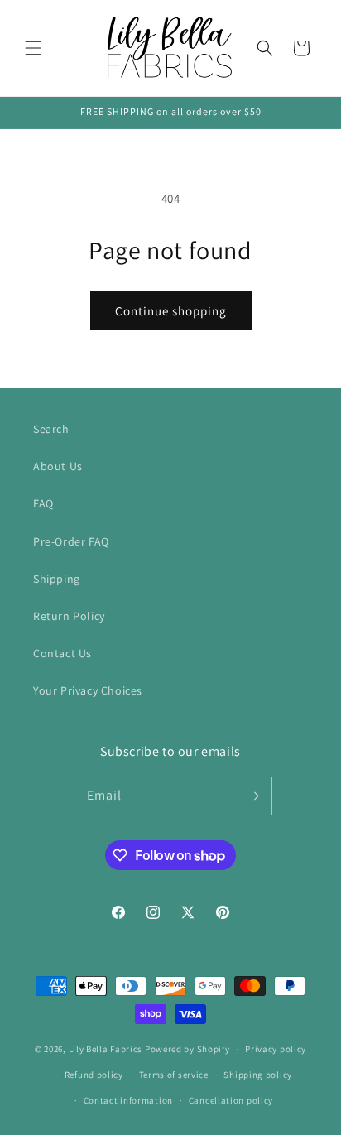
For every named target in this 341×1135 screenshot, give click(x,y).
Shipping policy (257, 1074)
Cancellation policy (231, 1100)
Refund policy (94, 1074)
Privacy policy (275, 1049)
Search (51, 428)
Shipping (56, 578)
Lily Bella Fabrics (106, 1049)
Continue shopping (171, 311)
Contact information (128, 1100)
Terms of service (174, 1074)
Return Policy (69, 615)
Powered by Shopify (187, 1049)
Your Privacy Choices (87, 690)
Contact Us (62, 653)
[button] (33, 48)
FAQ (43, 503)
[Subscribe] (253, 796)
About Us (58, 466)
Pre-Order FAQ (71, 541)
